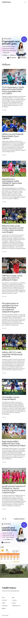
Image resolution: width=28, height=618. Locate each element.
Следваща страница (20, 518)
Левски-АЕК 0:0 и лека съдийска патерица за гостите (12, 354)
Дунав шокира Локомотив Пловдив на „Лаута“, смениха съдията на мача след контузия (13, 489)
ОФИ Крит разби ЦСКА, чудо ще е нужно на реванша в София (12, 278)
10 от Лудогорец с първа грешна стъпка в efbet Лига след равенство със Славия (13, 90)
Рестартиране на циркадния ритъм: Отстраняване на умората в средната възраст (10, 307)
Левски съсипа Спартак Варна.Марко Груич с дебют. (12, 136)
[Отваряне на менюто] (25, 2)
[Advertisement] (14, 21)
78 (5, 518)
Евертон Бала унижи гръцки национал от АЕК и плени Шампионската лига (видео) (13, 229)
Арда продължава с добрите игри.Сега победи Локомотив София (13, 443)
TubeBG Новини (6, 2)
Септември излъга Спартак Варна (10, 398)
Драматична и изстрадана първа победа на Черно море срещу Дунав (12, 182)
